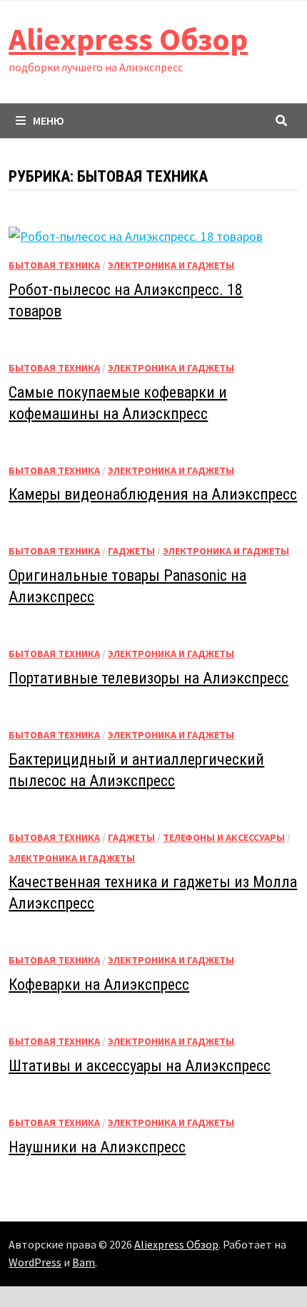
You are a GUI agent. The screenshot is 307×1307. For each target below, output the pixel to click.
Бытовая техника (54, 265)
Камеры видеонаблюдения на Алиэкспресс (153, 494)
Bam (83, 1262)
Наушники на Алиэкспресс (97, 1147)
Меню (48, 120)
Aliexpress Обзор (128, 38)
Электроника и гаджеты (171, 265)
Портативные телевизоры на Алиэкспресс (148, 678)
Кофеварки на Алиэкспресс (99, 984)
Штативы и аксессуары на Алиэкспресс (140, 1066)
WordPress (35, 1262)
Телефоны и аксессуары (224, 837)
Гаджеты (131, 550)
